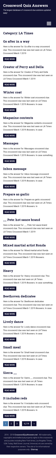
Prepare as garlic (16, 194)
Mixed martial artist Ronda (24, 245)
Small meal (12, 347)
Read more (10, 59)
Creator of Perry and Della (23, 67)
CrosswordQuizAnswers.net (26, 435)
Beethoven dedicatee (19, 296)
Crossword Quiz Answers (25, 5)
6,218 (26, 423)
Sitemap (34, 449)
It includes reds (15, 398)
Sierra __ (10, 373)
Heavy (8, 271)
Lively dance (13, 322)
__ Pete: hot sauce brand (21, 220)
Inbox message (14, 169)
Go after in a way (16, 41)
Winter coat (12, 92)
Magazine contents (18, 118)
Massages (10, 143)
